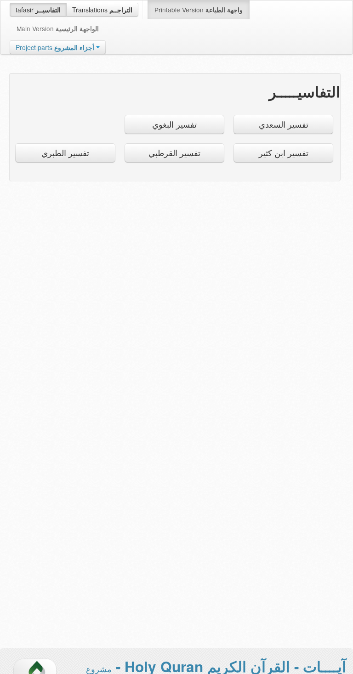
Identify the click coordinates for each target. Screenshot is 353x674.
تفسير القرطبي (174, 152)
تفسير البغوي (174, 124)
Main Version (58, 28)
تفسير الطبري (65, 152)
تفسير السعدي (283, 124)
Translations (102, 9)
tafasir (38, 9)
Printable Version (198, 9)
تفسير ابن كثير (283, 152)
